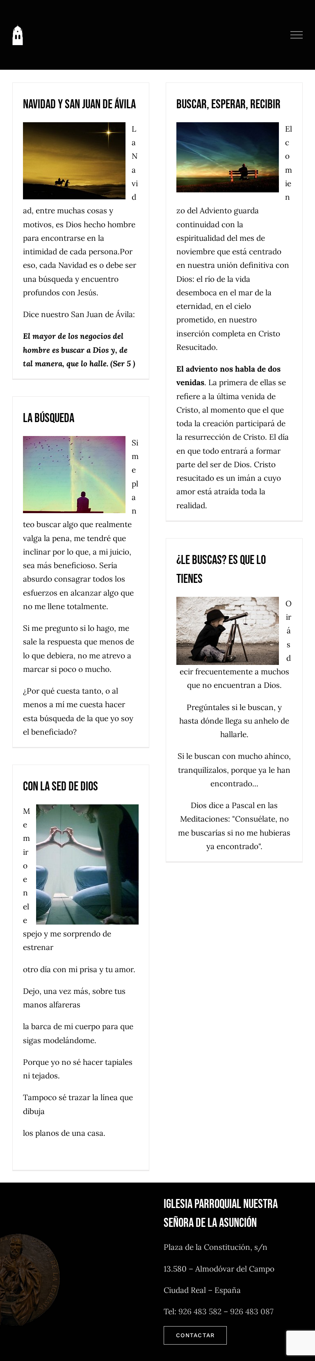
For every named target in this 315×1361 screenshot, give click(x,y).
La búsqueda (48, 418)
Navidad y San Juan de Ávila (79, 104)
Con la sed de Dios (60, 786)
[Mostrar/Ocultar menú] (296, 35)
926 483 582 (199, 1311)
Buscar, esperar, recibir (228, 104)
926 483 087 (252, 1311)
